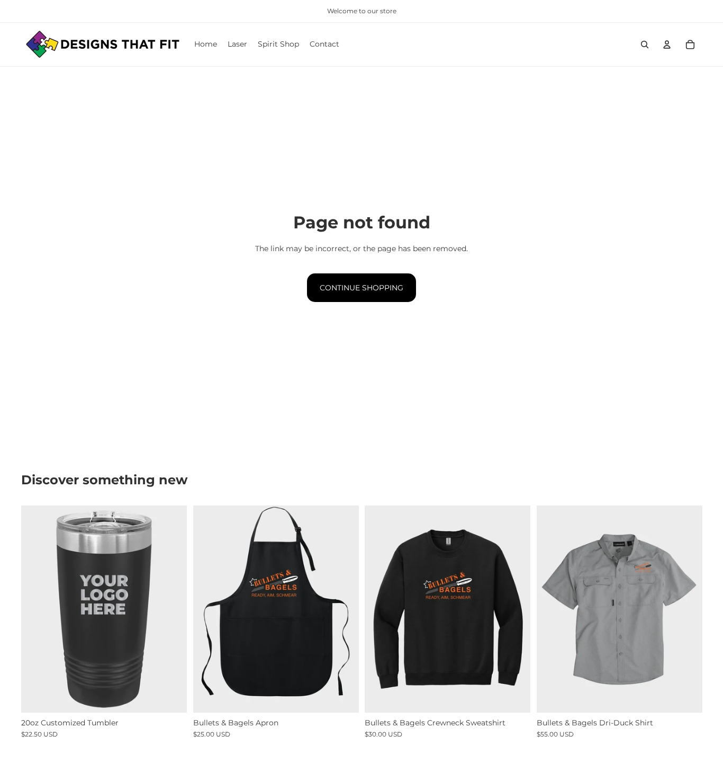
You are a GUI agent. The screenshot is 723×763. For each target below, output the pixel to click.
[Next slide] (171, 609)
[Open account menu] (667, 44)
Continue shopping (361, 287)
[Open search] (644, 44)
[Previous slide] (37, 609)
